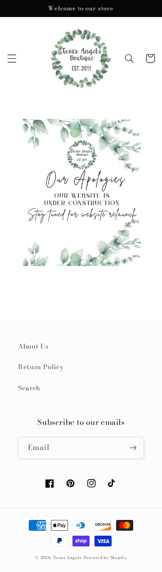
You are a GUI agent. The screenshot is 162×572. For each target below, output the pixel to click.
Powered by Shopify (105, 558)
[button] (11, 58)
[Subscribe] (133, 448)
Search (29, 388)
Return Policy (40, 367)
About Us (33, 346)
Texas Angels (67, 558)
